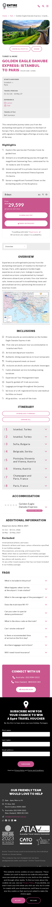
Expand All (26, 419)
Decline (33, 900)
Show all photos (20, 49)
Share (36, 49)
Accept (18, 900)
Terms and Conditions (36, 770)
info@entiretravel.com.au (15, 817)
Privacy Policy (28, 883)
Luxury (9, 103)
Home (4, 16)
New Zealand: (28, 682)
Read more (34, 232)
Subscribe (25, 764)
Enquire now (27, 689)
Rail (11, 16)
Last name (6, 740)
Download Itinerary (25, 413)
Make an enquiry (26, 223)
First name (6, 730)
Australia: (28, 677)
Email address (8, 750)
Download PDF (26, 215)
